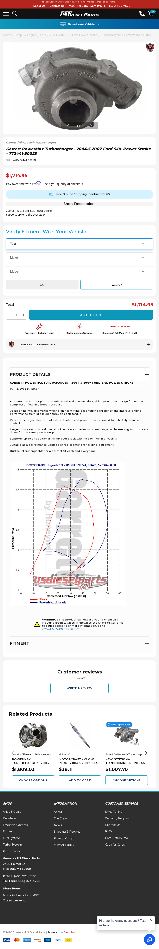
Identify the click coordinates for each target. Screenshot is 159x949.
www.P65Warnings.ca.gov (60, 628)
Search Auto (71, 932)
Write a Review (79, 688)
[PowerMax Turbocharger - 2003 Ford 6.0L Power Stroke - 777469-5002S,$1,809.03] (33, 735)
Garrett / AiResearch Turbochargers (31, 142)
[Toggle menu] (6, 14)
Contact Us (57, 5)
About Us (39, 5)
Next (91, 125)
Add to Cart (91, 315)
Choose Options (33, 780)
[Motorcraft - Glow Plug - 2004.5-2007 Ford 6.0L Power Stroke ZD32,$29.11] (80, 735)
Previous (68, 125)
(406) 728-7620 (119, 5)
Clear (117, 284)
